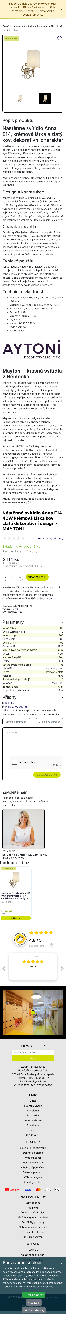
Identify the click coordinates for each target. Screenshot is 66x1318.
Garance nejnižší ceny (50, 538)
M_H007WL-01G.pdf (16, 706)
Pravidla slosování (33, 1236)
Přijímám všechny (34, 1294)
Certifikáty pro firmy (32, 1222)
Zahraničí (33, 1249)
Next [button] (62, 968)
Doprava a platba (33, 1152)
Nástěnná (56, 26)
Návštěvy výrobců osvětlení (33, 1217)
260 (36, 945)
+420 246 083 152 (38, 1077)
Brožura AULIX (33, 1134)
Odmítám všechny (33, 1310)
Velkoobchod (32, 1202)
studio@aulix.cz (37, 1081)
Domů (5, 26)
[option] (33, 967)
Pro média (33, 1115)
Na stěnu (42, 26)
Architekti (33, 1207)
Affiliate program (32, 1177)
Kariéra (33, 1130)
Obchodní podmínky (33, 1167)
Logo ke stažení (33, 1120)
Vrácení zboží (33, 1157)
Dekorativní (12, 29)
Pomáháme (33, 1125)
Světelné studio (33, 1105)
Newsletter (33, 1110)
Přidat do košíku (37, 577)
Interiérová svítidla (23, 26)
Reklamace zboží (33, 1162)
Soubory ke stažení (33, 1232)
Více (49, 598)
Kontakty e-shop (33, 1182)
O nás (33, 1100)
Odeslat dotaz (47, 774)
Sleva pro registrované (33, 1147)
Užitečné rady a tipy (33, 1254)
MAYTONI (16, 609)
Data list (9, 703)
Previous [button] (3, 968)
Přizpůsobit (33, 1302)
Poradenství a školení (33, 1212)
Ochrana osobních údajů (33, 1227)
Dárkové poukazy (33, 1172)
